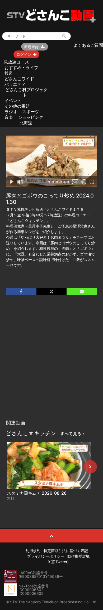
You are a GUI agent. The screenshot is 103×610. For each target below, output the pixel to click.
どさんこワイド (19, 78)
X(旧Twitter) (58, 561)
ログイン (23, 54)
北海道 (26, 122)
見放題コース (16, 62)
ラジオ (10, 111)
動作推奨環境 (78, 556)
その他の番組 (17, 106)
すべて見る (71, 433)
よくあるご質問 (88, 45)
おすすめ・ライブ (21, 67)
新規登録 (31, 46)
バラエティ (15, 84)
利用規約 (33, 550)
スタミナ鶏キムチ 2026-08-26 (37, 493)
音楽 (8, 117)
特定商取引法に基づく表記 (66, 550)
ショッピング (30, 117)
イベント (12, 100)
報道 (8, 73)
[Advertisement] (51, 363)
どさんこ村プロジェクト (26, 92)
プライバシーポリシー (45, 556)
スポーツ (30, 111)
